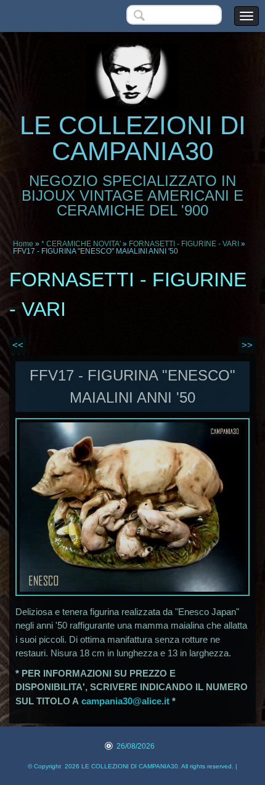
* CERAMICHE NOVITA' (81, 244)
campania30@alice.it (125, 701)
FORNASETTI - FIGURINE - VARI (184, 244)
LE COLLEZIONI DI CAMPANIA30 (133, 138)
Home (23, 244)
